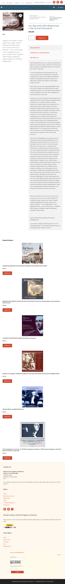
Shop (3, 3)
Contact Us (6, 505)
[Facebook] (54, 2)
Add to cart (42, 38)
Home (5, 494)
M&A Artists (6, 498)
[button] (20, 15)
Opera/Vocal (52, 20)
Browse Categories (10, 502)
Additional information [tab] (40, 53)
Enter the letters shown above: (16, 566)
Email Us (49, 2)
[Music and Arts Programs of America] (14, 7)
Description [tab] (35, 48)
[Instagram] (61, 2)
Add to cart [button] (7, 273)
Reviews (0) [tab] (34, 57)
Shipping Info (29, 3)
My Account (10, 3)
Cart (22, 3)
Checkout (17, 3)
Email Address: (13, 557)
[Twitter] (57, 2)
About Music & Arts (8, 496)
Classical (55, 17)
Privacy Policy (49, 581)
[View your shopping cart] (54, 7)
